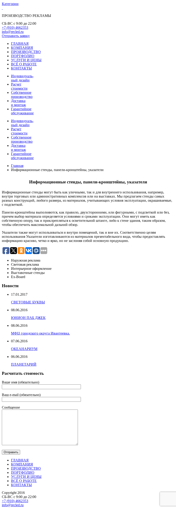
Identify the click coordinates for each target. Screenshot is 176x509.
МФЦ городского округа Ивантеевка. (40, 333)
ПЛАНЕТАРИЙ (23, 364)
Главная (17, 166)
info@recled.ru (13, 32)
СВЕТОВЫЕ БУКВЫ (28, 302)
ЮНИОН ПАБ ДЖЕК (28, 318)
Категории (10, 4)
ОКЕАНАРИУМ (24, 349)
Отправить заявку (16, 36)
